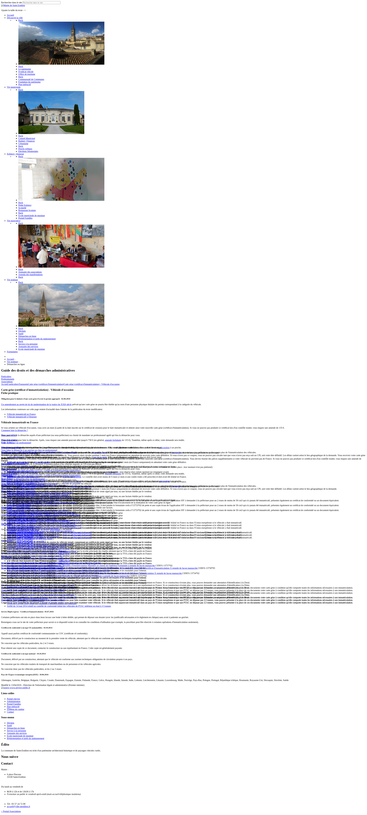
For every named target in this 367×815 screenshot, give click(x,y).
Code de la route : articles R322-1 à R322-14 (27, 598)
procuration (164, 447)
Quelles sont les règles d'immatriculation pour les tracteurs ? (34, 533)
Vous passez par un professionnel (16, 442)
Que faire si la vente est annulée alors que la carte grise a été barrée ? (38, 510)
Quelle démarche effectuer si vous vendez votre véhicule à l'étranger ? (38, 520)
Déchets (10, 723)
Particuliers (6, 376)
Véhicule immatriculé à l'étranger (22, 417)
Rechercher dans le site (11, 2)
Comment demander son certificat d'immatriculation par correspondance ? (40, 497)
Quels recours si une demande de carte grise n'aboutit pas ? (33, 549)
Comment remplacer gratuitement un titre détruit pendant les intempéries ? (40, 492)
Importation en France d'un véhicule (23, 587)
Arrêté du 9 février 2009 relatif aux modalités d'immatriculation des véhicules (41, 603)
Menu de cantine (16, 709)
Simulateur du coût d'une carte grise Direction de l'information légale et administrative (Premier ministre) (54, 563)
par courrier (176, 452)
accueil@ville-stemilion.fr (18, 806)
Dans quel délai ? (9, 435)
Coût (3, 442)
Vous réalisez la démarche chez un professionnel (23, 479)
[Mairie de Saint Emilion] (13, 5)
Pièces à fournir (8, 440)
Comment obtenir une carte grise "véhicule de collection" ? (33, 528)
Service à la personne (16, 730)
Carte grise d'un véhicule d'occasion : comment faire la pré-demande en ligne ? (42, 551)
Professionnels (7, 379)
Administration (13, 701)
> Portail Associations (11, 811)
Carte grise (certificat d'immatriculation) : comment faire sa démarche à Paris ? (42, 502)
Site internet (6, 497)
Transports (23, 384)
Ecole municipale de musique (20, 736)
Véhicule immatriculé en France (21, 414)
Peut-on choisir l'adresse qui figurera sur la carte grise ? (31, 518)
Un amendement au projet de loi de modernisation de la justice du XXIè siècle (36, 404)
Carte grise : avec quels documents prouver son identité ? (33, 515)
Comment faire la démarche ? (14, 430)
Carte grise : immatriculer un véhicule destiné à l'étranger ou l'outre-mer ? (40, 544)
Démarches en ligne (16, 728)
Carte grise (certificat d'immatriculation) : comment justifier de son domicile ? (41, 513)
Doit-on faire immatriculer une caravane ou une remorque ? (33, 536)
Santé (9, 725)
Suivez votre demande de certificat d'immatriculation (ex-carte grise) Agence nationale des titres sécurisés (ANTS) (58, 570)
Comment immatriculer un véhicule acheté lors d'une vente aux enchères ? (40, 531)
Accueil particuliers (10, 384)
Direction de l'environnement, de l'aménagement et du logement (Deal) (33, 590)
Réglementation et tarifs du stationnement (25, 738)
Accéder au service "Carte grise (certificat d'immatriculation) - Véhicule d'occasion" (39, 486)
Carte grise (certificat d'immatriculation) (46, 384)
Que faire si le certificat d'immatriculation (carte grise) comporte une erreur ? (41, 526)
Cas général (6, 476)
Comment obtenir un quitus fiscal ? (22, 508)
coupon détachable (41, 462)
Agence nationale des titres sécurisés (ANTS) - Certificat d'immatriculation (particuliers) (40, 470)
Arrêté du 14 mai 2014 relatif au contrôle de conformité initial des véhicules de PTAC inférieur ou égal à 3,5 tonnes (59, 606)
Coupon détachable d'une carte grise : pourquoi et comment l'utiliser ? (38, 495)
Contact (10, 712)
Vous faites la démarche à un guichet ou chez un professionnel (29, 450)
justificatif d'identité (25, 467)
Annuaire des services (17, 733)
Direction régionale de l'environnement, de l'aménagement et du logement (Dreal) (38, 585)
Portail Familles (14, 704)
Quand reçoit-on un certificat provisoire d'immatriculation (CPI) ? (36, 546)
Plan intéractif (13, 706)
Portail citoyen (13, 699)
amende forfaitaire (113, 440)
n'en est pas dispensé (82, 532)
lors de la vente (100, 452)
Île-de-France (7, 479)
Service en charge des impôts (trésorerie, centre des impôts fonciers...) (32, 556)
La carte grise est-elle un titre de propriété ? (26, 541)
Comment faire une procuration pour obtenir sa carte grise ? (33, 500)
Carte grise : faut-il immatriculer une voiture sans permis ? (33, 505)
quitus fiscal (64, 558)
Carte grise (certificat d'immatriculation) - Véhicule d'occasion (92, 384)
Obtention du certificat (11, 447)
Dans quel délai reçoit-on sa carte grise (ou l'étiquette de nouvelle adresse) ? (41, 523)
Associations (7, 381)
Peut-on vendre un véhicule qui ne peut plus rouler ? (30, 539)
